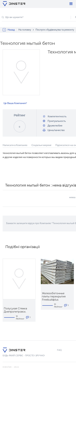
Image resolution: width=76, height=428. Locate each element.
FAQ (59, 350)
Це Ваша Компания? (15, 103)
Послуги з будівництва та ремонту (55, 30)
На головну (24, 30)
